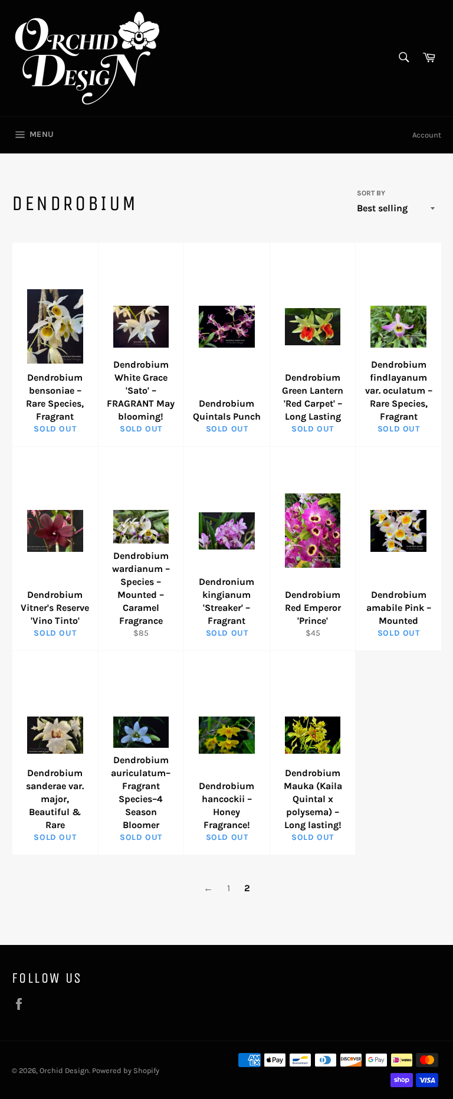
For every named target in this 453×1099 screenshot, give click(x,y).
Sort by (371, 193)
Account (426, 134)
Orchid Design (64, 1070)
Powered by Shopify (125, 1070)
